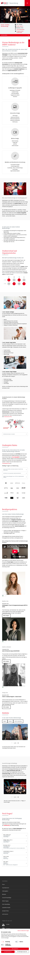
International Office (8, 416)
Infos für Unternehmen (18, 721)
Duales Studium (20, 26)
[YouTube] (6, 925)
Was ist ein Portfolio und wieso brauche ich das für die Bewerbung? (13, 470)
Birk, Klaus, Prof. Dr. (14, 847)
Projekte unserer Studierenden (20, 32)
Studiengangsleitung (6, 463)
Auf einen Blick (4, 35)
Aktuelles (10, 721)
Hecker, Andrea (6, 857)
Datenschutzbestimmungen (23, 930)
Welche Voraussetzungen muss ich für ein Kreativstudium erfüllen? (13, 477)
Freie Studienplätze (20, 29)
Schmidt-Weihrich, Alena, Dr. (8, 852)
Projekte (4, 721)
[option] (15, 738)
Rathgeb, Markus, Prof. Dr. (8, 841)
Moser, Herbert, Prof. (7, 835)
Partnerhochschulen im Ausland (9, 434)
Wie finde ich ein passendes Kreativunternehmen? (12, 473)
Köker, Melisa (10, 863)
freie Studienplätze (15, 457)
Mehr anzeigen (6, 615)
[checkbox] (2, 941)
